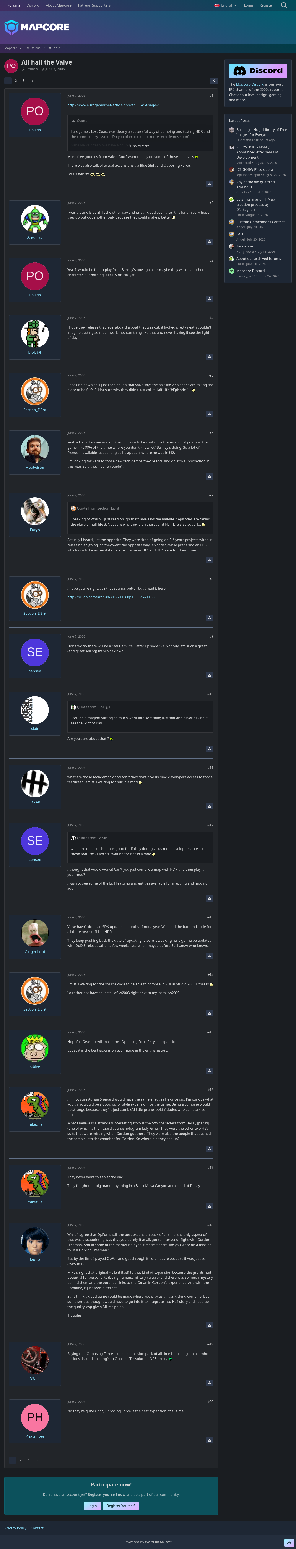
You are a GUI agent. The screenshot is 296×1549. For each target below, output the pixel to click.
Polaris (32, 68)
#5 (211, 375)
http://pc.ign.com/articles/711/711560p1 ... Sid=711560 (111, 597)
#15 (210, 1032)
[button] (226, 5)
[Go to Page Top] (289, 1543)
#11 (210, 767)
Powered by (148, 1541)
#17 (210, 1167)
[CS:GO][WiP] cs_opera (254, 169)
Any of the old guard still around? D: (256, 184)
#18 (210, 1225)
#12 (210, 825)
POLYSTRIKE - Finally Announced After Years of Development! (257, 152)
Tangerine (244, 246)
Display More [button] (139, 146)
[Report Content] (209, 184)
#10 (210, 694)
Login (248, 5)
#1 (211, 95)
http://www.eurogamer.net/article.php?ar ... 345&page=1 (113, 105)
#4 (211, 317)
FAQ (239, 234)
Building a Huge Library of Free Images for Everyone (261, 132)
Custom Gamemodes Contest (260, 221)
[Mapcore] (148, 27)
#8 (211, 578)
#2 (211, 202)
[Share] (214, 81)
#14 (210, 974)
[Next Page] (32, 80)
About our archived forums (258, 258)
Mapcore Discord (250, 270)
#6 (211, 432)
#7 (211, 495)
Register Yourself (121, 1505)
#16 (210, 1089)
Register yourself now (106, 1494)
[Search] (284, 5)
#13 (210, 917)
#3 (211, 260)
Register (266, 5)
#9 (211, 636)
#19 (210, 1344)
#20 (210, 1401)
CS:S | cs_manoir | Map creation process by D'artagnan (255, 204)
